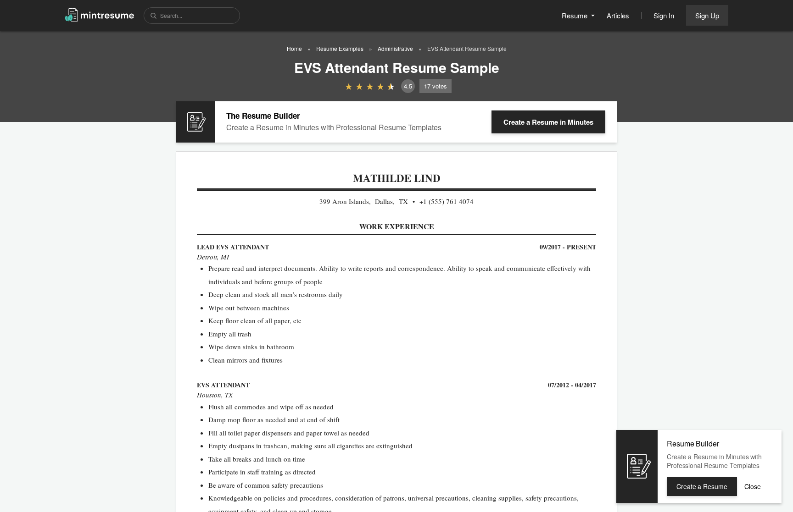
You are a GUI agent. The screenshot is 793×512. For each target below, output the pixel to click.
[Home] (99, 14)
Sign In (663, 15)
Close (752, 486)
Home (294, 48)
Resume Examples (339, 48)
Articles (618, 15)
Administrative (395, 48)
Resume (575, 15)
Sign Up (707, 15)
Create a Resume (548, 122)
